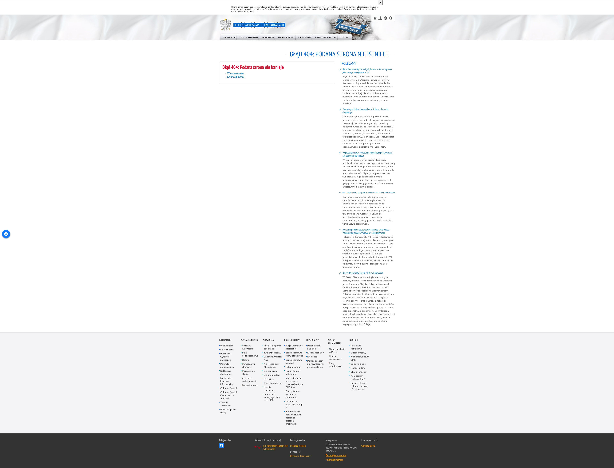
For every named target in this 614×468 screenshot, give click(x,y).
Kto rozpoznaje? (315, 352)
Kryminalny (312, 340)
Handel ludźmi (358, 368)
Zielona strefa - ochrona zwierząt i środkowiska (359, 386)
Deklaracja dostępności (226, 372)
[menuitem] (229, 36)
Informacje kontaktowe (356, 347)
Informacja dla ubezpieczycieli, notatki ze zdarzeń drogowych (293, 417)
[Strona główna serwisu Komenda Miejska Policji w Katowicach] (375, 18)
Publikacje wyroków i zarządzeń (225, 356)
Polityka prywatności (334, 459)
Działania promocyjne (335, 357)
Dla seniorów (270, 371)
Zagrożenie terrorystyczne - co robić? (272, 397)
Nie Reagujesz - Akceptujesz (272, 365)
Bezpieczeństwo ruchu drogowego (294, 354)
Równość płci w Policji (228, 411)
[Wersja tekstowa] (385, 18)
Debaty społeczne (269, 388)
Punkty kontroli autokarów (293, 372)
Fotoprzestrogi (293, 367)
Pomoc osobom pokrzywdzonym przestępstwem (315, 364)
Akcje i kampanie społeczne (272, 347)
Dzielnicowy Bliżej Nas (273, 358)
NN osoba (312, 356)
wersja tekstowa (368, 445)
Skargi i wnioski (358, 372)
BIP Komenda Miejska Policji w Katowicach (275, 447)
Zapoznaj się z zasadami (336, 455)
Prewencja (268, 340)
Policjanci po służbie (248, 372)
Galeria (245, 360)
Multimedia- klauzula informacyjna (226, 381)
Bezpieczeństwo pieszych (294, 361)
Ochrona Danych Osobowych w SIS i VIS (228, 395)
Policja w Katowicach (248, 347)
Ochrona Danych (228, 388)
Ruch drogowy (292, 340)
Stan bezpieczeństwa (250, 354)
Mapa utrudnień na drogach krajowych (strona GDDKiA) (294, 383)
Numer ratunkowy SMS (360, 358)
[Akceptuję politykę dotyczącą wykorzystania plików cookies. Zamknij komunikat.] (380, 2)
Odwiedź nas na (221, 445)
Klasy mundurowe (335, 365)
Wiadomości (226, 345)
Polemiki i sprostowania (227, 365)
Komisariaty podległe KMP (358, 377)
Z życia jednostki (249, 340)
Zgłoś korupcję (358, 364)
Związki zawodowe (225, 404)
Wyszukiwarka (235, 73)
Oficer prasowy (358, 352)
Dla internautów (272, 375)
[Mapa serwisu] (380, 18)
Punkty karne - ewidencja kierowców (293, 394)
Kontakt (354, 340)
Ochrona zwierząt (273, 383)
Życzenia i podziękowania (249, 379)
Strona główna (235, 77)
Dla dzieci (269, 379)
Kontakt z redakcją (298, 445)
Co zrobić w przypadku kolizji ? (294, 404)
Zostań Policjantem (334, 341)
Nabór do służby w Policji (337, 350)
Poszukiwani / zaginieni (314, 347)
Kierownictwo (227, 349)
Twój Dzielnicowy (272, 352)
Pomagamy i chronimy (248, 365)
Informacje (225, 340)
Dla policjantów (249, 385)
